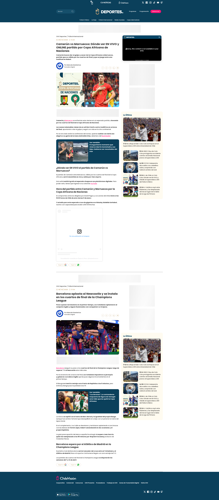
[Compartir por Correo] (117, 67)
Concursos (79, 483)
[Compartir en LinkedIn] (113, 67)
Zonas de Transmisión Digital (129, 483)
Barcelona (60, 368)
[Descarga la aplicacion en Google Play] (61, 494)
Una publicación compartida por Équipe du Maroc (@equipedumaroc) (79, 258)
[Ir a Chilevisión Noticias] (106, 2)
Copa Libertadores (133, 20)
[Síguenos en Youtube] (158, 3)
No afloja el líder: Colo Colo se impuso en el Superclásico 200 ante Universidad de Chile (141, 145)
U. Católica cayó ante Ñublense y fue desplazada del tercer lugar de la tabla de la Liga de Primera (149, 190)
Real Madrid (106, 136)
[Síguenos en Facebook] (147, 3)
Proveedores (100, 483)
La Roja (94, 20)
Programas (132, 11)
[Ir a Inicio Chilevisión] (123, 2)
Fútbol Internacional (105, 20)
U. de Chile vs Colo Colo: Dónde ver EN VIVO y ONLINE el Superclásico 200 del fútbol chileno (149, 178)
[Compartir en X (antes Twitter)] (110, 67)
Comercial (70, 483)
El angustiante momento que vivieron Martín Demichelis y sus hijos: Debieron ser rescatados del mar (103, 148)
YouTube (93, 184)
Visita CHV (144, 483)
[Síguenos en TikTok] (154, 3)
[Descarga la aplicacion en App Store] (73, 494)
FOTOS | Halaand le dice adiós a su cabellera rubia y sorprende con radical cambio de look (148, 166)
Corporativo (60, 483)
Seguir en (61, 265)
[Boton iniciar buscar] (72, 11)
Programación (144, 11)
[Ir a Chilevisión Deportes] (109, 11)
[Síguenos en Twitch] (162, 3)
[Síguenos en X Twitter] (143, 3)
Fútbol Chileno (84, 20)
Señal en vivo (155, 11)
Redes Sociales (120, 20)
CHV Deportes (61, 36)
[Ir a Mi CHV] (92, 2)
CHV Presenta (89, 483)
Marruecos (69, 120)
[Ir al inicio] (109, 478)
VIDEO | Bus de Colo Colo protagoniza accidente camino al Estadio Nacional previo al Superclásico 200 (150, 154)
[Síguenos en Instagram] (150, 3)
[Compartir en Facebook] (102, 67)
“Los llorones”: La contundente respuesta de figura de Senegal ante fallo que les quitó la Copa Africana (102, 397)
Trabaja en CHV (112, 483)
